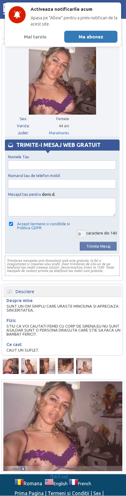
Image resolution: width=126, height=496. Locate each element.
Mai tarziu (35, 36)
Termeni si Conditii (68, 493)
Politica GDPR (29, 228)
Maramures (59, 133)
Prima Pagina (29, 493)
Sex (97, 493)
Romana (33, 483)
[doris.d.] (11, 366)
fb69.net (59, 476)
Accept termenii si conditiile (41, 224)
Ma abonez (91, 36)
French (84, 483)
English (61, 483)
